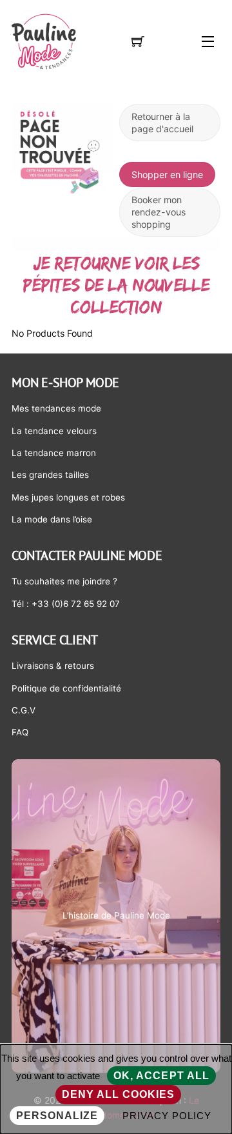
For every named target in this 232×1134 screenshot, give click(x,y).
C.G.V (23, 710)
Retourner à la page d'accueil (162, 122)
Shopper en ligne (167, 174)
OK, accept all (161, 1075)
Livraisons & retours (53, 666)
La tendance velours (54, 431)
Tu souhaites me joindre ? (64, 581)
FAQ (20, 732)
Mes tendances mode (56, 408)
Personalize (57, 1115)
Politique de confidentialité (66, 688)
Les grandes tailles (50, 475)
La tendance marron (54, 453)
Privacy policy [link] (166, 1115)
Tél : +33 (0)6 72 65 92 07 (66, 604)
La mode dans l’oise (52, 519)
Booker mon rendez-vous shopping (158, 212)
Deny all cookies (118, 1094)
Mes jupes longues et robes (68, 497)
